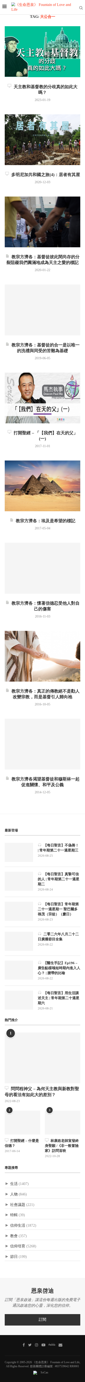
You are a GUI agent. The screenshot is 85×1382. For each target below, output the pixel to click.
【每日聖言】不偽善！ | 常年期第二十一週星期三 (58, 847)
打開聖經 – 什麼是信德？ (22, 1143)
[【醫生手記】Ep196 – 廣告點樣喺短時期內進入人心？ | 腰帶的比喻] (19, 970)
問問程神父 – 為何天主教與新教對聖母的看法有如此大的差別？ (42, 1092)
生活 (14, 1184)
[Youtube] (43, 1344)
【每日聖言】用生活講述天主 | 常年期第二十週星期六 (58, 998)
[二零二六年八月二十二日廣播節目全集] (19, 941)
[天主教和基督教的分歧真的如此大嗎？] (42, 51)
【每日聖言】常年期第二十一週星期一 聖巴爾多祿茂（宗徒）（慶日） (58, 909)
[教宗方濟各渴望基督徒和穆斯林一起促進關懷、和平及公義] (42, 744)
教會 (14, 1236)
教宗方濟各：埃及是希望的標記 (44, 521)
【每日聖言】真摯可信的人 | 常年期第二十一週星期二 (58, 879)
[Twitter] (30, 1344)
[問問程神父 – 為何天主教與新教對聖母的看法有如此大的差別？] (42, 1058)
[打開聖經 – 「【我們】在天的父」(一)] (42, 398)
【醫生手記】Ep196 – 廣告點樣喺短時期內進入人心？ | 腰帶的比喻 (59, 968)
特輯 (14, 1215)
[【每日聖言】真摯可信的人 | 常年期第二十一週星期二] (19, 881)
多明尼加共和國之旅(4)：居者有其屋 (44, 174)
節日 (14, 1257)
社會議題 (17, 1205)
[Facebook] (24, 1344)
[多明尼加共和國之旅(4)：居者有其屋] (42, 139)
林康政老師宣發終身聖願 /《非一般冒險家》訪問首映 (62, 1146)
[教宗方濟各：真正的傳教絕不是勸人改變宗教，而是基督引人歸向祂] (42, 656)
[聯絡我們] (60, 1344)
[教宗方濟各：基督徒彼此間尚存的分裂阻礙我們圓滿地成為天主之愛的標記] (42, 222)
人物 (14, 1194)
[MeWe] (52, 1345)
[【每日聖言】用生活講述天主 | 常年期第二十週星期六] (19, 1000)
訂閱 (42, 1320)
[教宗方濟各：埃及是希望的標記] (42, 486)
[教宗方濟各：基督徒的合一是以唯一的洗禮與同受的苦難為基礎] (42, 309)
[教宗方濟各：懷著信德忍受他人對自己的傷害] (42, 568)
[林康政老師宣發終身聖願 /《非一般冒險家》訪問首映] (62, 1122)
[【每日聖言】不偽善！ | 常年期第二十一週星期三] (19, 852)
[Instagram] (36, 1344)
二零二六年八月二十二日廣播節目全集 (58, 936)
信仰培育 (17, 1246)
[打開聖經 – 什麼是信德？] (22, 1122)
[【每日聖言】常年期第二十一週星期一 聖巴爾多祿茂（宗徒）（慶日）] (19, 911)
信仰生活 (17, 1226)
